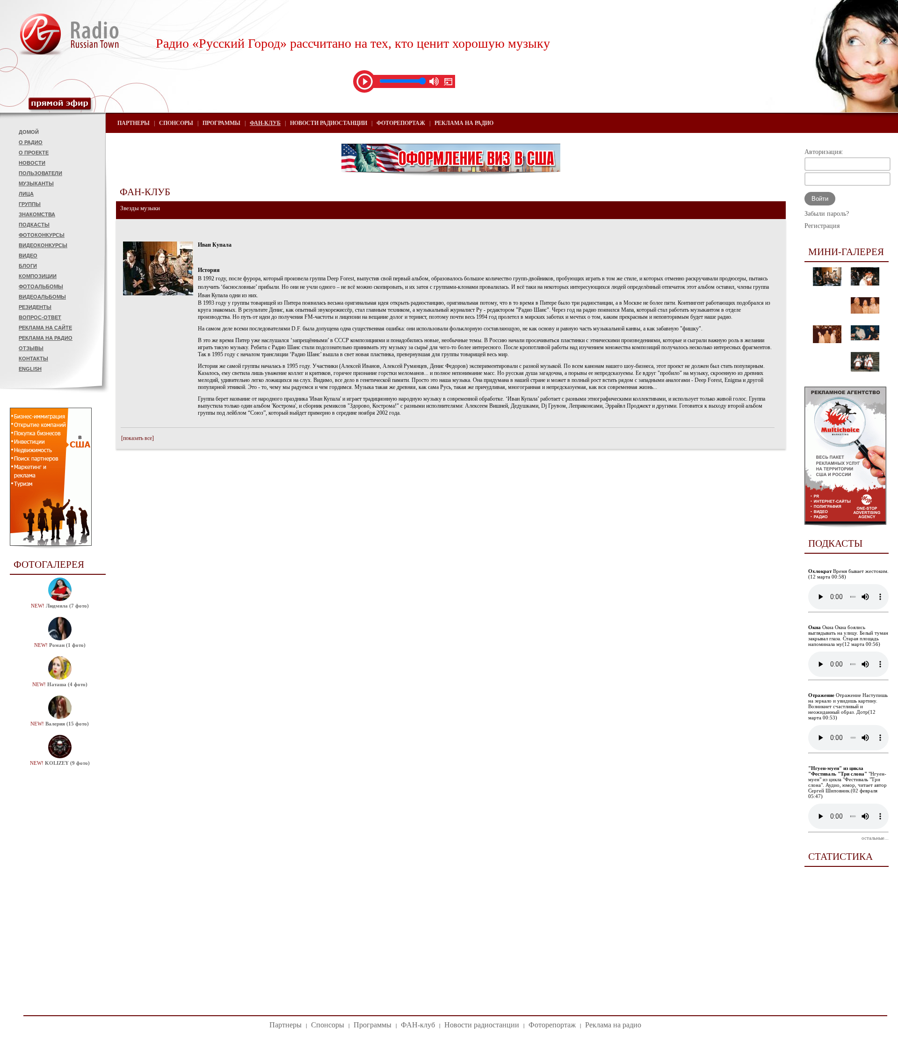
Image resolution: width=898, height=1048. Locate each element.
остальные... (875, 838)
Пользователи (40, 173)
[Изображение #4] (827, 341)
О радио (31, 142)
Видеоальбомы (42, 297)
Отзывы (31, 348)
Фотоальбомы (41, 286)
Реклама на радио (45, 338)
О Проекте (34, 152)
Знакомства (37, 214)
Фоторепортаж (401, 123)
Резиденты (35, 307)
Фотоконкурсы (42, 235)
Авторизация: (823, 151)
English (30, 369)
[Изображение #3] (865, 312)
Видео (28, 255)
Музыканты (36, 183)
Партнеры (133, 123)
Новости (32, 163)
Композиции (38, 276)
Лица (26, 194)
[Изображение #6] (865, 370)
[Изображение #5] (865, 338)
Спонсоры (176, 123)
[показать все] (137, 438)
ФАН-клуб (265, 123)
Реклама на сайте (45, 327)
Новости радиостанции (328, 123)
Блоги (28, 266)
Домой (29, 132)
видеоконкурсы (43, 245)
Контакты (33, 358)
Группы (30, 204)
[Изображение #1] (827, 284)
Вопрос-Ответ (40, 317)
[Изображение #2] (865, 283)
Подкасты (34, 224)
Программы (221, 123)
